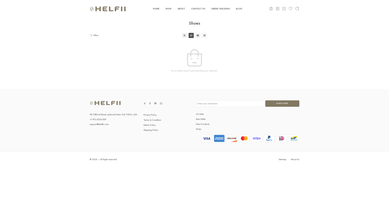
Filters (96, 35)
